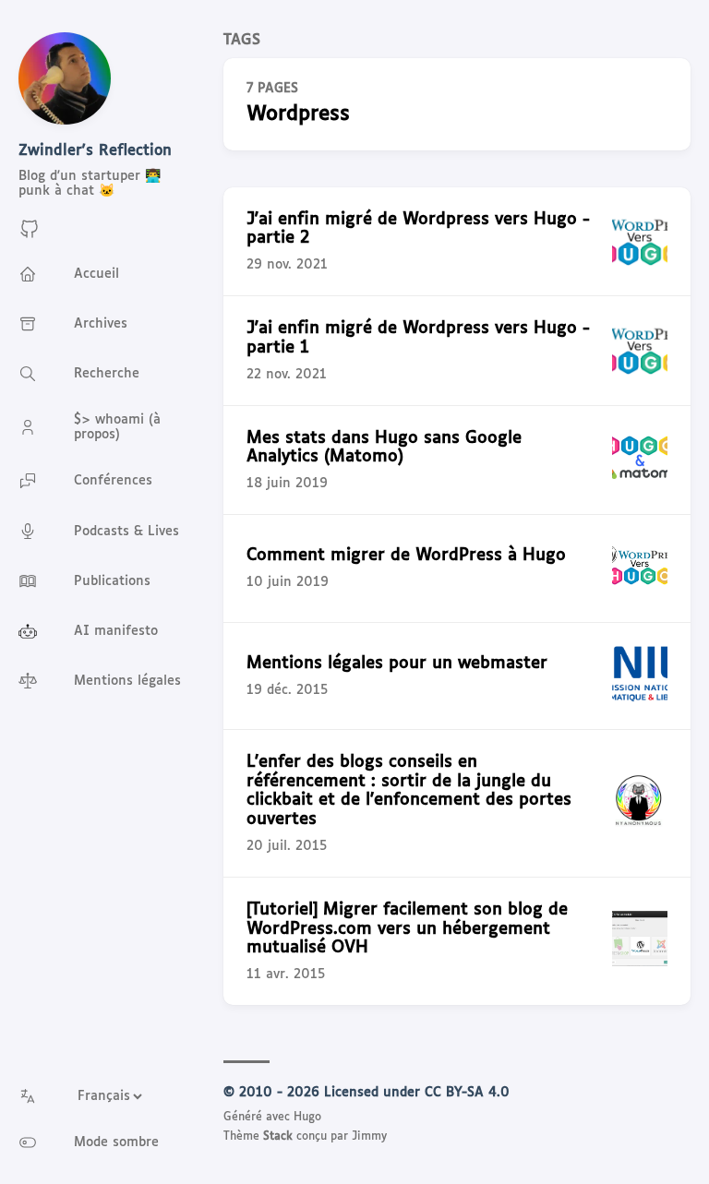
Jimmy (369, 1136)
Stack (278, 1136)
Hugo (307, 1117)
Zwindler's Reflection (95, 151)
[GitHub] (29, 236)
